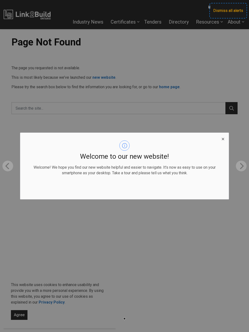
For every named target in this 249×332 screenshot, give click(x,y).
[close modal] (223, 138)
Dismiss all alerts (228, 10)
